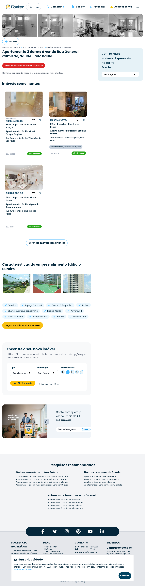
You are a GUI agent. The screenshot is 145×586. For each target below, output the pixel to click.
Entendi (125, 575)
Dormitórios (67, 367)
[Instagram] (66, 531)
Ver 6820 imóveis (23, 383)
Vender (80, 6)
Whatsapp (35, 154)
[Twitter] (54, 531)
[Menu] (137, 6)
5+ (81, 372)
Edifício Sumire (53, 47)
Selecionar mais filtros (49, 384)
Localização (42, 367)
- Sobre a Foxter (49, 547)
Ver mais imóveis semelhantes (46, 242)
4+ (77, 372)
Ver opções (110, 74)
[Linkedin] (102, 531)
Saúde (17, 47)
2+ (68, 372)
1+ (63, 372)
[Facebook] (42, 531)
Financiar (99, 6)
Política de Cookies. (23, 569)
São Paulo (7, 47)
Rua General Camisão (33, 47)
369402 (67, 47)
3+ (72, 372)
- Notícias (47, 549)
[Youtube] (90, 531)
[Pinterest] (78, 531)
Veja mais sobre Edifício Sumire (23, 325)
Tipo (12, 367)
